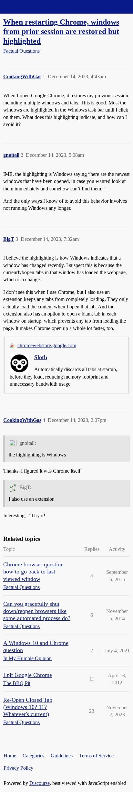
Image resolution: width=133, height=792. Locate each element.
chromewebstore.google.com (46, 345)
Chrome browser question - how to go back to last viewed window (35, 571)
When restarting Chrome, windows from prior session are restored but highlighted (61, 31)
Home (10, 755)
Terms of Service (96, 755)
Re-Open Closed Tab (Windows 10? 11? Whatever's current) (27, 707)
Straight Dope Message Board (34, 6)
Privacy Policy (18, 768)
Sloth (40, 357)
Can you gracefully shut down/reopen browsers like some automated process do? (36, 611)
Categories (33, 755)
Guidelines (62, 755)
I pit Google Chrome (27, 675)
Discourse (39, 783)
